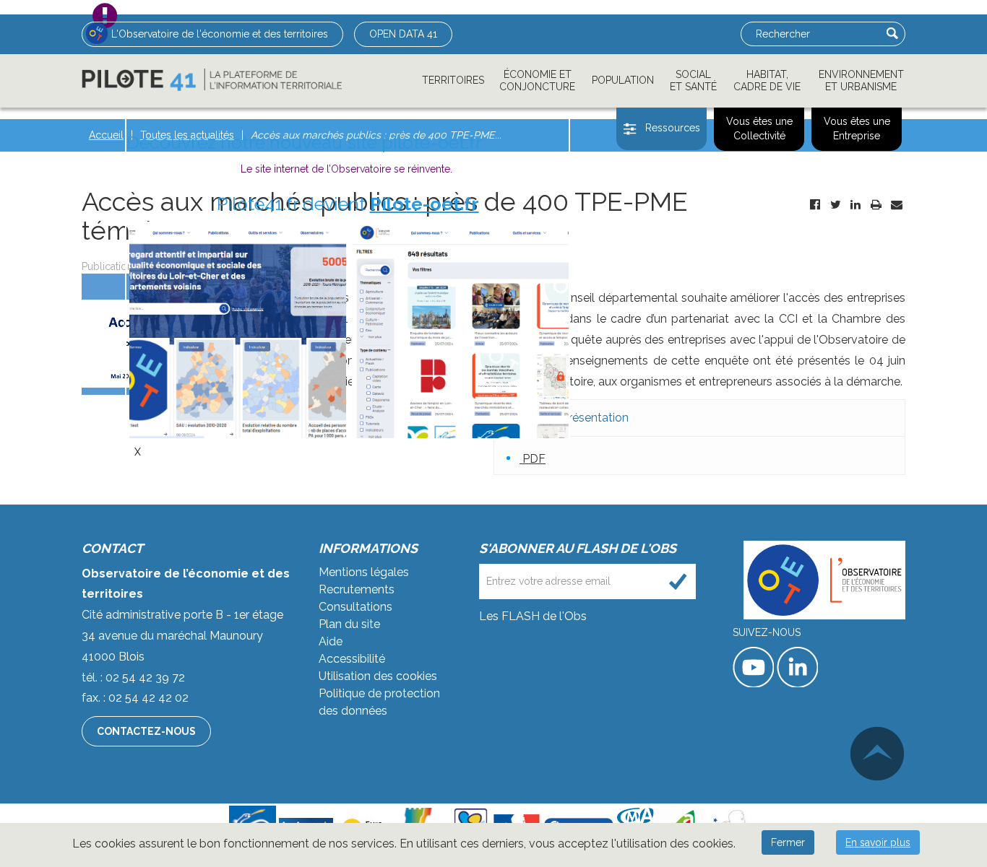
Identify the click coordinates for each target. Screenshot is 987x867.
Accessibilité (352, 659)
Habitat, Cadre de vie (767, 80)
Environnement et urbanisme (861, 80)
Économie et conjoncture (537, 80)
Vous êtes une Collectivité (759, 128)
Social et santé (693, 80)
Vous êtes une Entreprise (857, 128)
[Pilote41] (212, 80)
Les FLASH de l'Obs (533, 616)
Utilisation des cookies (378, 676)
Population (623, 80)
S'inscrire (678, 581)
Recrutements (357, 589)
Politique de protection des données (379, 702)
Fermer (788, 842)
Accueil (106, 135)
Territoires (453, 80)
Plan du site (349, 624)
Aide (330, 641)
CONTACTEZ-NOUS (146, 731)
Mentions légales (364, 572)
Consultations (355, 607)
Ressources (672, 128)
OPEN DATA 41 (403, 34)
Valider (892, 33)
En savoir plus (877, 842)
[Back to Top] (877, 753)
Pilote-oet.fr (424, 203)
